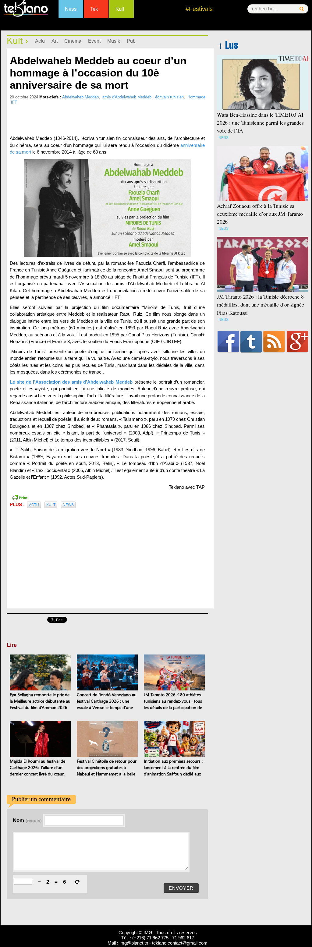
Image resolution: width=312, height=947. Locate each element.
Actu (40, 41)
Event (94, 41)
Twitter (251, 341)
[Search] (302, 9)
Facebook (228, 341)
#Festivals (199, 8)
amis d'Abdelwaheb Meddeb (126, 97)
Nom (27, 820)
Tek (94, 9)
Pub (131, 41)
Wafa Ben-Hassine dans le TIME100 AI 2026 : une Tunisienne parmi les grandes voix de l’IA (260, 122)
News (68, 505)
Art (54, 41)
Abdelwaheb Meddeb (80, 97)
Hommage (196, 97)
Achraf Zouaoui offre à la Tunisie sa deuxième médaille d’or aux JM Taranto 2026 (260, 213)
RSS (274, 341)
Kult (119, 9)
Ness (71, 9)
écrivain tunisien (169, 97)
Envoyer (181, 888)
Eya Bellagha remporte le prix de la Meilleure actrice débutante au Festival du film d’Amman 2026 (40, 701)
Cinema (72, 41)
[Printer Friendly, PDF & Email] (20, 497)
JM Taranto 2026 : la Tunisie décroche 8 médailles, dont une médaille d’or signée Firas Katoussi (260, 304)
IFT (14, 102)
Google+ (297, 341)
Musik (113, 41)
